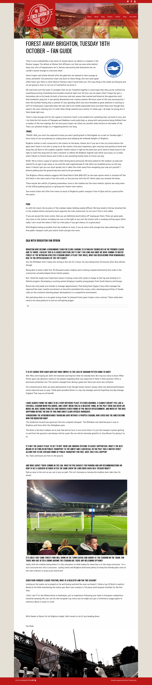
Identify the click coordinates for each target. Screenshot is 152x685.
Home (89, 17)
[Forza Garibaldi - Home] (39, 15)
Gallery (109, 17)
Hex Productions (131, 680)
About (96, 17)
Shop (124, 17)
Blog (102, 17)
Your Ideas (133, 17)
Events (117, 17)
